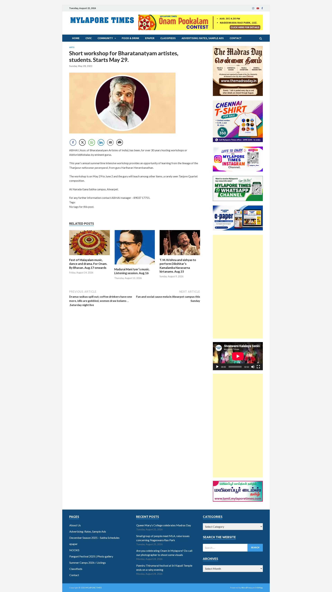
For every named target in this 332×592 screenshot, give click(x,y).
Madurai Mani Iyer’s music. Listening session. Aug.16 (132, 271)
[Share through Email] (110, 142)
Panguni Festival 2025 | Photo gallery (91, 556)
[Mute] (253, 367)
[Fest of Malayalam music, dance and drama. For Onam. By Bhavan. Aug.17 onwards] (89, 256)
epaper (149, 38)
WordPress (246, 587)
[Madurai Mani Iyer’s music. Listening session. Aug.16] (134, 265)
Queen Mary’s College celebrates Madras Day (163, 525)
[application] (238, 356)
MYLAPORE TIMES (93, 587)
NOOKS (74, 550)
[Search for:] (233, 548)
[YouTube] (258, 8)
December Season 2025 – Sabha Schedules (94, 537)
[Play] (217, 367)
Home (76, 38)
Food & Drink (130, 38)
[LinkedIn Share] (101, 142)
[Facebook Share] (73, 142)
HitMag (259, 587)
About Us (75, 525)
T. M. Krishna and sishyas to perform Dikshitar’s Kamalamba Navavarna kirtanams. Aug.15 (178, 265)
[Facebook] (262, 8)
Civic (88, 38)
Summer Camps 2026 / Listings (87, 562)
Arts (71, 47)
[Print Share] (119, 142)
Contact (236, 38)
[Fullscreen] (258, 367)
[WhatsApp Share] (91, 142)
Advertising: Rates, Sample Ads (203, 38)
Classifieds (168, 38)
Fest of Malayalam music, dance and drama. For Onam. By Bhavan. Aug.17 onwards (88, 263)
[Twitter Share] (82, 142)
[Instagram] (253, 8)
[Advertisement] (238, 287)
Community (105, 38)
